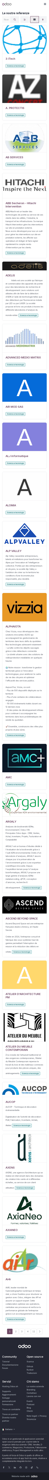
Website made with (21, 1476)
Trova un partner (10, 1414)
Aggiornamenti (9, 1394)
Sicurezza (31, 1419)
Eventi (30, 1401)
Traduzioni (32, 1373)
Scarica (30, 1361)
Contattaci (32, 1393)
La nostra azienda (35, 1386)
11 (33, 1331)
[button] (45, 4)
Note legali (32, 1416)
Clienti (30, 1411)
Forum (5, 1368)
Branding (31, 1390)
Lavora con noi (34, 1396)
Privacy (43, 1416)
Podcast (30, 1404)
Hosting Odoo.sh (10, 1386)
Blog (29, 1408)
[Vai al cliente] (24, 39)
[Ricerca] (14, 19)
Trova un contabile (11, 1409)
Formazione (7, 1404)
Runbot (30, 1370)
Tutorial (6, 1361)
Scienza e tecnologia (15, 66)
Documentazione (10, 1365)
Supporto (6, 1391)
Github (30, 1366)
